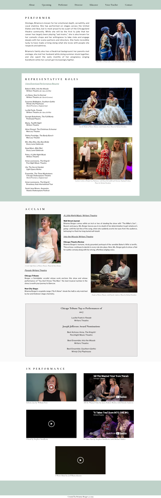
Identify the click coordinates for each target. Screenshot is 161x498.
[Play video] (51, 387)
